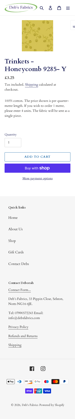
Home (13, 217)
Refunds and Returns (23, 336)
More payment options (37, 178)
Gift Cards (16, 252)
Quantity (11, 134)
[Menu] (68, 7)
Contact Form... (19, 290)
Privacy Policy (18, 327)
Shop (12, 240)
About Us (15, 229)
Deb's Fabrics (30, 405)
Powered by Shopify (51, 405)
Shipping (31, 84)
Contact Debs (18, 263)
